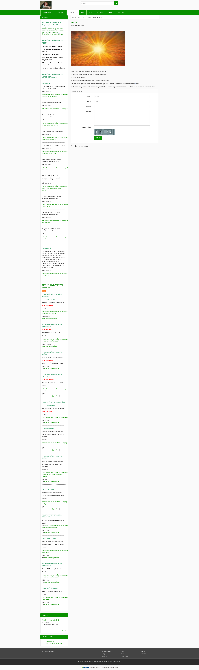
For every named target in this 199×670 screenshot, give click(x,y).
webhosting (114, 667)
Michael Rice (50, 641)
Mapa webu (117, 661)
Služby (60, 13)
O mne (91, 13)
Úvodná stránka (48, 13)
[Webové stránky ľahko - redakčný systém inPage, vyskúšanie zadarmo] (85, 667)
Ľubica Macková (88, 661)
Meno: (88, 96)
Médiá (111, 13)
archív (64, 630)
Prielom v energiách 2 (50, 620)
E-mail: (89, 101)
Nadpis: (88, 106)
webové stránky (95, 667)
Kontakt (121, 13)
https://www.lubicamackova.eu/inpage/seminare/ (57, 109)
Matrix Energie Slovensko (54, 643)
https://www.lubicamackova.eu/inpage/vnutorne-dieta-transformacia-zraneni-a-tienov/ (57, 188)
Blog (82, 13)
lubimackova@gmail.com (50, 34)
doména (106, 667)
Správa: (88, 112)
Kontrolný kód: (86, 127)
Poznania (72, 13)
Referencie (100, 13)
